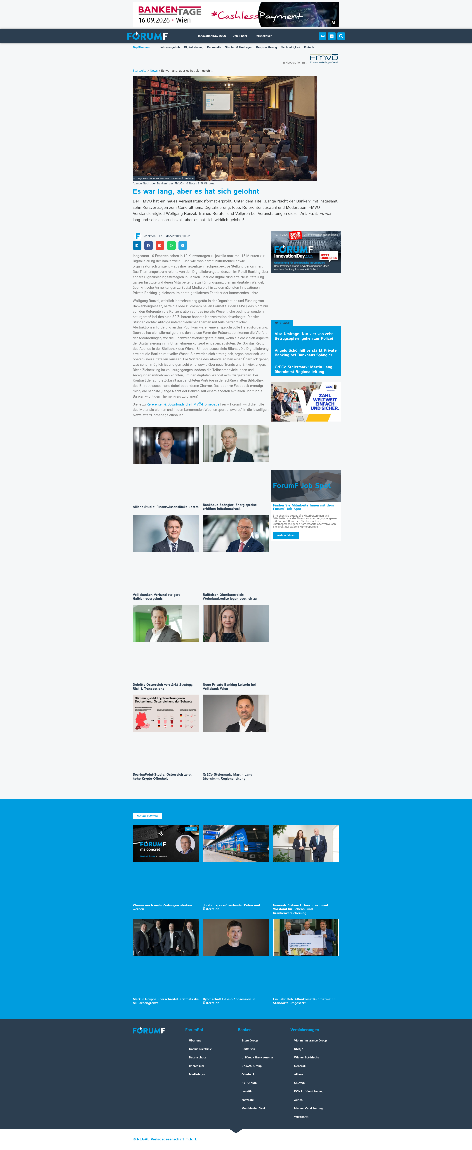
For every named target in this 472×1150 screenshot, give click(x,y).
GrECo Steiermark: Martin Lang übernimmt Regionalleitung (227, 776)
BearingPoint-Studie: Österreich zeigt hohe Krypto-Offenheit (162, 776)
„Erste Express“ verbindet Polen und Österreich (231, 907)
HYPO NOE (249, 1083)
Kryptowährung (266, 47)
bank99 (246, 1091)
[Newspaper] (322, 36)
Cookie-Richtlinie (200, 1049)
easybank (248, 1100)
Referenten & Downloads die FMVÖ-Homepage (183, 404)
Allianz (298, 1074)
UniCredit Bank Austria (257, 1057)
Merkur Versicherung (308, 1108)
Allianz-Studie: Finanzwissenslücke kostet (166, 507)
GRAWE (299, 1083)
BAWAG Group (252, 1066)
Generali (300, 1066)
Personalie (214, 47)
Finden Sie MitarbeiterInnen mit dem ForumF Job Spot (303, 507)
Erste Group (250, 1041)
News (154, 70)
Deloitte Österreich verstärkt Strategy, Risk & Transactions (163, 686)
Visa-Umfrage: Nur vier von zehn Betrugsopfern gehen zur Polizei (304, 336)
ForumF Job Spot (302, 486)
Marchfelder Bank (254, 1108)
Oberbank (248, 1074)
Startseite (139, 70)
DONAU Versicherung (308, 1091)
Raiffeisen (248, 1049)
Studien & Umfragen (238, 47)
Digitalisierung (193, 47)
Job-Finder (240, 36)
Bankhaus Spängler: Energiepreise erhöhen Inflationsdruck (230, 507)
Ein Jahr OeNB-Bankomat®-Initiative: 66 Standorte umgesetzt (304, 1001)
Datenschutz (197, 1057)
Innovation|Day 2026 (212, 36)
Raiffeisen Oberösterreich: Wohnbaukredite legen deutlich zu (230, 597)
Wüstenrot (301, 1117)
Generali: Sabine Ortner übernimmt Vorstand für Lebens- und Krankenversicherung (300, 909)
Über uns (195, 1041)
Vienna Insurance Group (310, 1041)
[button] (341, 36)
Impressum (196, 1066)
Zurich (298, 1100)
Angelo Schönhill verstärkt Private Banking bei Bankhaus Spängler (306, 353)
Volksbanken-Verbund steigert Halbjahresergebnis (156, 597)
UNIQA (298, 1049)
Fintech (309, 47)
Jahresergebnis (170, 47)
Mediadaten (197, 1074)
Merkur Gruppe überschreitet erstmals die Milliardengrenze (166, 1001)
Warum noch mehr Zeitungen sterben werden (162, 907)
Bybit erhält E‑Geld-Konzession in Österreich (229, 1001)
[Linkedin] (332, 36)
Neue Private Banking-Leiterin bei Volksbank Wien (229, 686)
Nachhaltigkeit (290, 47)
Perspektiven (263, 36)
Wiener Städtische (306, 1057)
